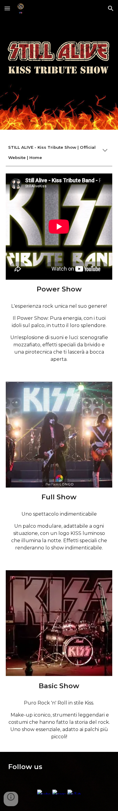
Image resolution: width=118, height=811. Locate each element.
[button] (7, 8)
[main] (59, 151)
